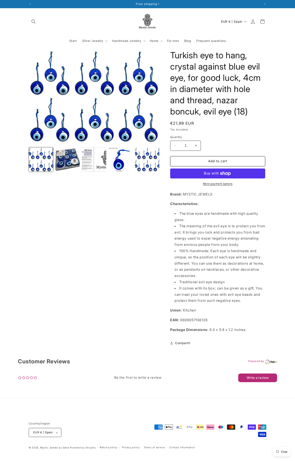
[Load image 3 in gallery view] (94, 159)
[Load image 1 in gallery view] (41, 159)
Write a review (258, 378)
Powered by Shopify (83, 447)
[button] (33, 21)
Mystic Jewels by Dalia (54, 447)
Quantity (176, 137)
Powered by (256, 361)
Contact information (182, 447)
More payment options (218, 183)
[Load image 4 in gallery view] (120, 159)
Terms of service (154, 447)
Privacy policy (131, 447)
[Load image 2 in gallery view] (67, 159)
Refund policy (108, 447)
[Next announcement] (265, 4)
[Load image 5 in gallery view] (147, 159)
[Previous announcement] (30, 4)
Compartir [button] (182, 343)
